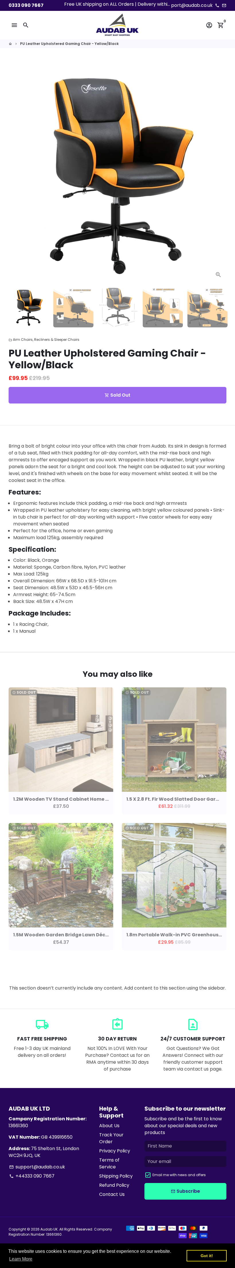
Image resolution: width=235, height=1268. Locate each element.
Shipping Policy (116, 1176)
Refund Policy (114, 1185)
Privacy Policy (114, 1151)
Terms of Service (109, 1163)
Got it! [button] (207, 1255)
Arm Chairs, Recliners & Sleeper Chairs (44, 339)
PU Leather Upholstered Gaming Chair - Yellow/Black (69, 43)
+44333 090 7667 (31, 1176)
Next (218, 174)
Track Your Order (111, 1138)
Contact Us (112, 1194)
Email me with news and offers (179, 1174)
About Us (109, 1125)
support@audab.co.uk (37, 1167)
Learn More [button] (20, 1259)
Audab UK (49, 1229)
